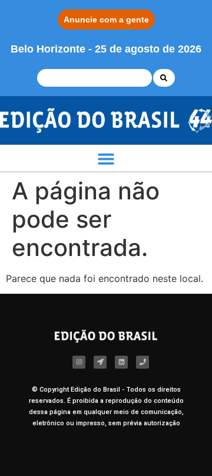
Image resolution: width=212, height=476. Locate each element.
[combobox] (94, 78)
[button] (106, 158)
